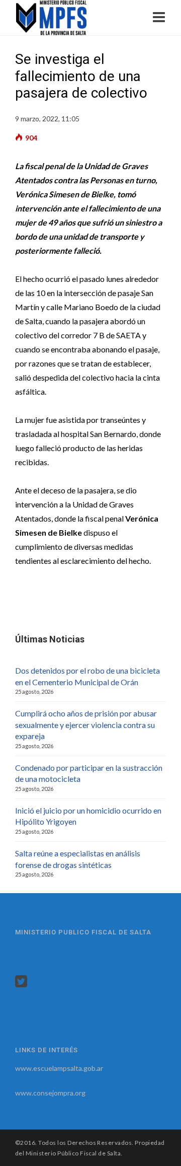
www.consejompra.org (50, 1092)
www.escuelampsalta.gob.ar (59, 1068)
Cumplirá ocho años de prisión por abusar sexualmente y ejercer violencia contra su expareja (86, 724)
